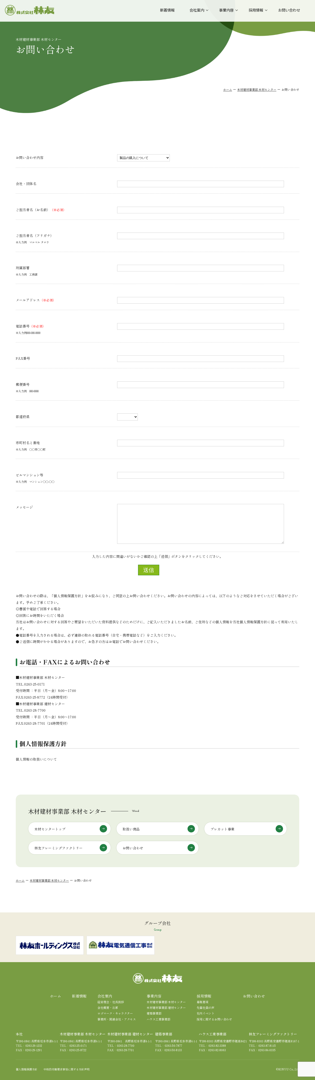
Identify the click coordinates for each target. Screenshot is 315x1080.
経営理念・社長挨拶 (110, 1002)
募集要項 (202, 1002)
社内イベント (205, 1013)
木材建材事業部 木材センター (256, 89)
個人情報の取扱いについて (36, 759)
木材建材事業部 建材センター (166, 1007)
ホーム (227, 89)
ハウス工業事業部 (158, 1019)
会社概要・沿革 (107, 1007)
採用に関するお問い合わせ (214, 1019)
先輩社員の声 (205, 1007)
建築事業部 (154, 1013)
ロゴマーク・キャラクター (115, 1013)
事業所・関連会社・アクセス (116, 1019)
